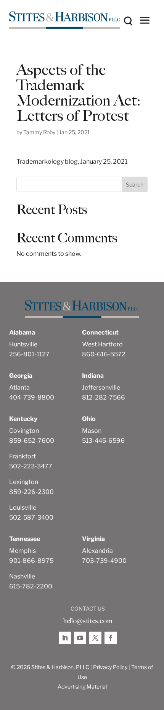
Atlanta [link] (19, 387)
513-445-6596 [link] (103, 440)
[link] (64, 20)
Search (134, 184)
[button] (145, 20)
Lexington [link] (23, 482)
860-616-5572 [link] (103, 354)
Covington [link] (24, 430)
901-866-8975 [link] (31, 560)
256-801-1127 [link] (29, 354)
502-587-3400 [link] (31, 517)
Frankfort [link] (22, 456)
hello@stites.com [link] (88, 621)
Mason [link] (91, 430)
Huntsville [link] (23, 344)
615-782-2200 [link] (30, 586)
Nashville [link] (22, 576)
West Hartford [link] (102, 344)
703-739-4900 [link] (104, 560)
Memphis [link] (22, 550)
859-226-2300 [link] (31, 492)
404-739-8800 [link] (31, 397)
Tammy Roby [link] (39, 132)
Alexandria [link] (97, 550)
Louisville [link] (22, 507)
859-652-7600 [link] (31, 440)
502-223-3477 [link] (30, 466)
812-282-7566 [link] (103, 397)
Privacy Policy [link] (110, 667)
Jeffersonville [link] (101, 387)
